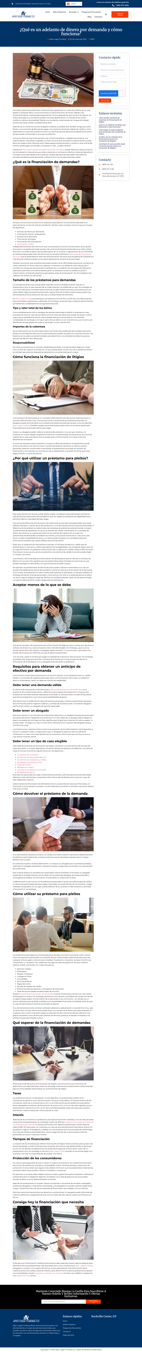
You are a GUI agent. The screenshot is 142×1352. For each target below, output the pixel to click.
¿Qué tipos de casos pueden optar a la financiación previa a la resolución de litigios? (112, 146)
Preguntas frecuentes (91, 12)
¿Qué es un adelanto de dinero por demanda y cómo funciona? (112, 126)
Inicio (47, 12)
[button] (106, 14)
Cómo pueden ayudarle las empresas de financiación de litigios (110, 120)
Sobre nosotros (59, 12)
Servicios (72, 12)
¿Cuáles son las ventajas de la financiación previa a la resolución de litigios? (110, 139)
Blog (89, 17)
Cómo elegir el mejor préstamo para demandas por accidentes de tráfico (112, 132)
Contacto (98, 17)
